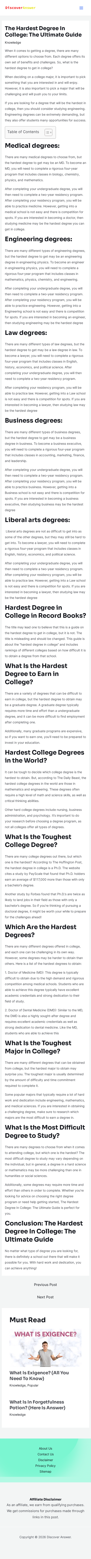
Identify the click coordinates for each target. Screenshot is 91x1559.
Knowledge (13, 42)
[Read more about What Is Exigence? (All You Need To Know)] (45, 1347)
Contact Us (46, 1454)
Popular (32, 1385)
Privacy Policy (45, 1466)
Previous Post (45, 1284)
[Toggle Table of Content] (46, 132)
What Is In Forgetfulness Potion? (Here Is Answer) (37, 1405)
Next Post (45, 1297)
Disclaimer (45, 1460)
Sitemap (45, 1471)
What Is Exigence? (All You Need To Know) (39, 1375)
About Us (45, 1448)
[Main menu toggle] (81, 7)
